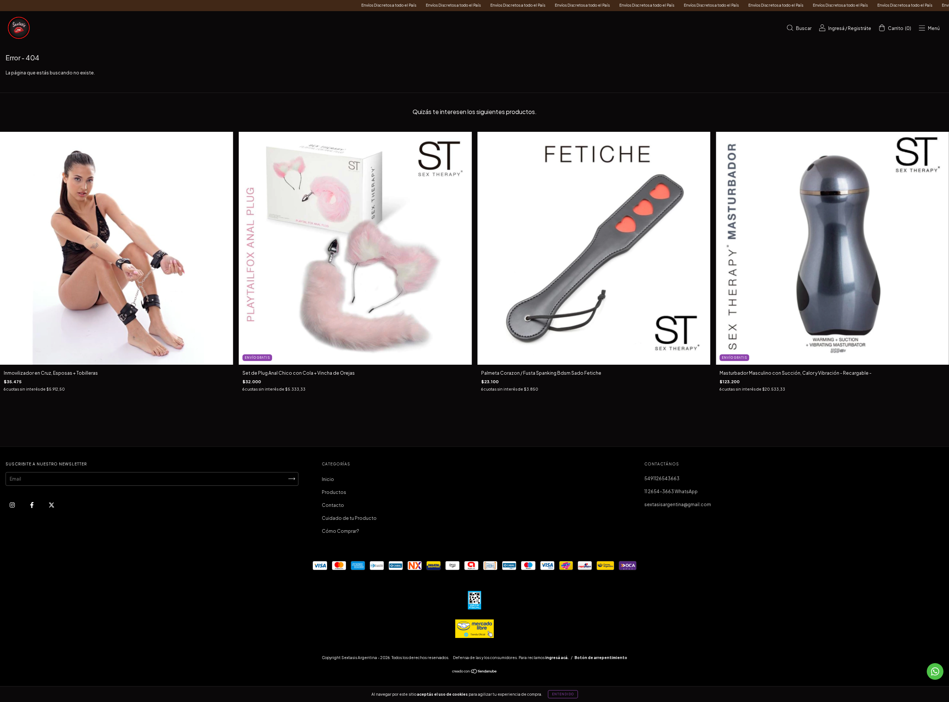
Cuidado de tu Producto (349, 518)
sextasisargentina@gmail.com (677, 504)
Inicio (328, 479)
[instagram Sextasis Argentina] (13, 505)
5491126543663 (661, 478)
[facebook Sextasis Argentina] (32, 505)
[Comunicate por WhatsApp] (935, 671)
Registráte (859, 28)
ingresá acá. (557, 657)
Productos (334, 492)
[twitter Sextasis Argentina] (51, 505)
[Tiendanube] (475, 672)
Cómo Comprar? (340, 531)
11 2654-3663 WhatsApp (671, 491)
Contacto (333, 505)
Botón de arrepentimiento (601, 657)
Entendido (563, 694)
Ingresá (836, 28)
